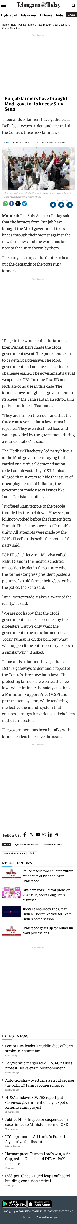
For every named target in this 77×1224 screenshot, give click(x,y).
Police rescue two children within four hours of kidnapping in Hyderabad (48, 875)
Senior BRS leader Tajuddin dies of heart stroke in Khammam (39, 1048)
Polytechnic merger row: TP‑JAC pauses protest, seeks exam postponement (38, 1065)
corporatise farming (14, 853)
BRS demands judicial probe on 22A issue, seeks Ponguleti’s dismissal (46, 894)
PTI (7, 142)
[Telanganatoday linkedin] (50, 834)
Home (5, 24)
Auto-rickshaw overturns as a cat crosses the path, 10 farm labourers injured (40, 1082)
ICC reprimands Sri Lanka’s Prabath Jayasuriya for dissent (35, 1139)
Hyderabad (9, 15)
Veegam (54, 1217)
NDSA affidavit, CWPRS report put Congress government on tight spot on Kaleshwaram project (38, 1102)
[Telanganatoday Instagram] (44, 834)
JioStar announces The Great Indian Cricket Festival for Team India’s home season (47, 913)
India (60, 15)
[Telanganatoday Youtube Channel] (38, 834)
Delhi (32, 853)
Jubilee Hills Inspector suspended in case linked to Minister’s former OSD (36, 1122)
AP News (45, 15)
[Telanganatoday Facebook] (25, 834)
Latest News (15, 1035)
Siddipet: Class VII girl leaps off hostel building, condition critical (37, 1178)
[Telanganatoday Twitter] (31, 835)
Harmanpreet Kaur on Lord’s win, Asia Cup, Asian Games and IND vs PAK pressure (37, 1158)
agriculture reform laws (27, 844)
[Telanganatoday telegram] (56, 834)
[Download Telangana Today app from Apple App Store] (53, 205)
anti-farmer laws (53, 844)
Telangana (28, 15)
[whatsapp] (5, 203)
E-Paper (71, 14)
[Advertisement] (38, 785)
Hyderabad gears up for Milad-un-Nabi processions (48, 930)
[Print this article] (69, 205)
